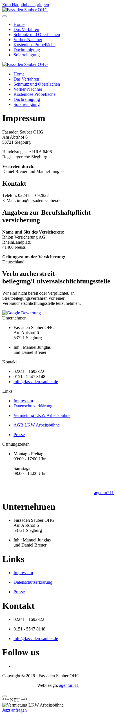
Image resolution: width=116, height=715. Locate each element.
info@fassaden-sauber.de (36, 381)
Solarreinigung (27, 54)
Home (19, 24)
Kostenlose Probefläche (34, 44)
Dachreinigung (27, 49)
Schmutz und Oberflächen (37, 34)
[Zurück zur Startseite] (25, 9)
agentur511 (104, 492)
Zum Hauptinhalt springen (25, 4)
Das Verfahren (26, 29)
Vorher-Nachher (28, 39)
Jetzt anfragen (14, 710)
